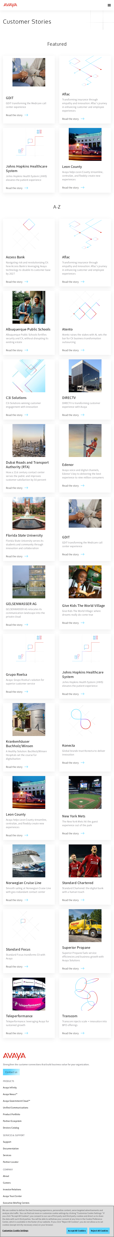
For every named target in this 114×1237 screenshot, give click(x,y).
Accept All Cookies (77, 1230)
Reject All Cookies (99, 1230)
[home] (10, 5)
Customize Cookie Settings (15, 1230)
